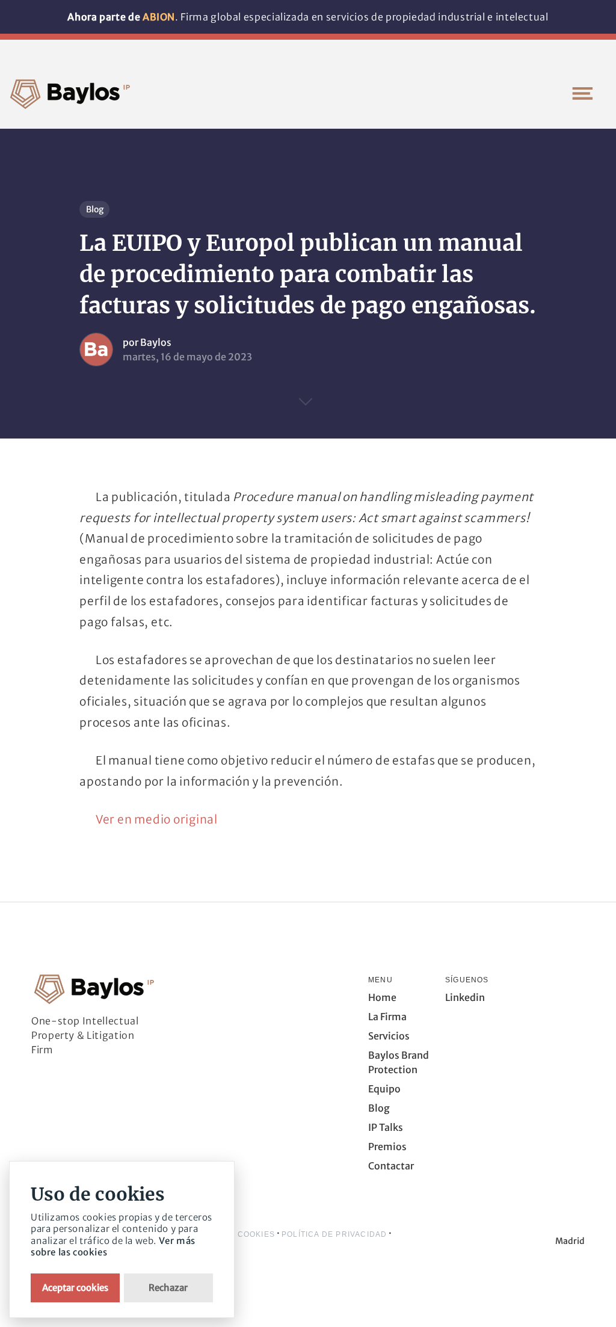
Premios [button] (387, 1147)
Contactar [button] (391, 1166)
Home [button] (382, 997)
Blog (94, 209)
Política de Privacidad (334, 1234)
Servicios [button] (389, 1036)
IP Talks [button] (385, 1127)
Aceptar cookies (75, 1287)
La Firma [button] (387, 1017)
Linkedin (465, 997)
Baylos (155, 342)
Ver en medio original (157, 819)
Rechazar (168, 1287)
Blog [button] (379, 1108)
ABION (159, 17)
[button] (582, 93)
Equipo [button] (384, 1089)
